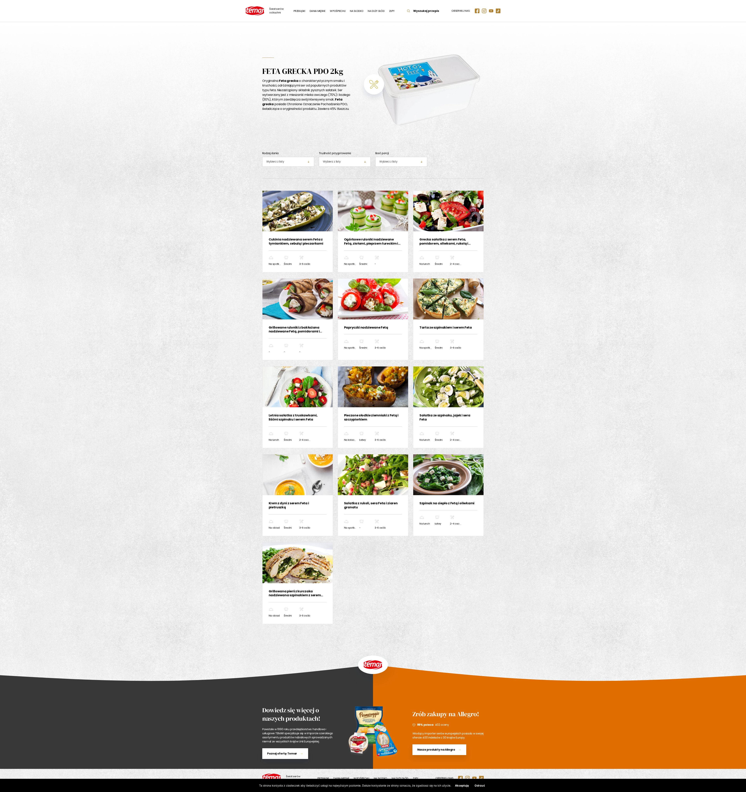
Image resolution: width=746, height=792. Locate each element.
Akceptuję (462, 785)
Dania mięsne (317, 11)
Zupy (392, 11)
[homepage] (271, 778)
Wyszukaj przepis (426, 11)
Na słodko (356, 11)
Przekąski (299, 11)
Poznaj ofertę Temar (282, 753)
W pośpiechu (337, 11)
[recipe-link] (297, 231)
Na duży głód (376, 11)
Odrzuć (480, 785)
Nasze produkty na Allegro (436, 750)
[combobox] (288, 162)
